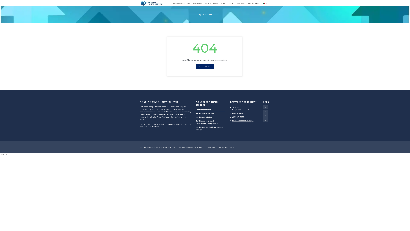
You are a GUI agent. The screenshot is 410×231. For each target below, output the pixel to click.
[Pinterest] (265, 116)
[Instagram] (265, 120)
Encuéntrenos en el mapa (242, 121)
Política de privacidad (226, 147)
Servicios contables (203, 110)
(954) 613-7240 (238, 113)
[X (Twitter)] (265, 107)
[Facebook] (265, 112)
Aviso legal (211, 147)
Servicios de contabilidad (205, 113)
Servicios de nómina (204, 117)
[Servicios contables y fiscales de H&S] (151, 3)
